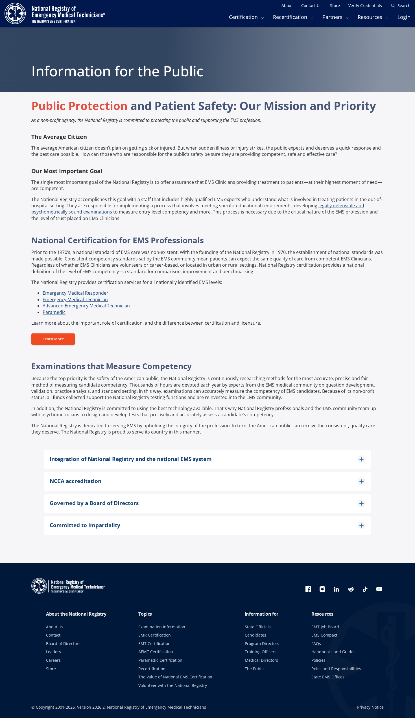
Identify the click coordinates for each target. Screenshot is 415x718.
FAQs (316, 643)
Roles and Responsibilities (336, 668)
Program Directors (262, 643)
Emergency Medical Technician (75, 299)
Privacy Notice (370, 707)
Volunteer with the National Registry (172, 685)
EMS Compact (324, 635)
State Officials (258, 626)
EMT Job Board (325, 626)
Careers (53, 660)
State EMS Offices (327, 677)
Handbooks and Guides (333, 651)
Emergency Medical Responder (75, 293)
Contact (53, 635)
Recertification (151, 668)
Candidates (255, 635)
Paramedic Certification (160, 660)
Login (403, 17)
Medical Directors (261, 660)
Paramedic (54, 312)
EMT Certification (154, 643)
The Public (255, 668)
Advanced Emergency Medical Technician (86, 306)
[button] (207, 459)
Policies (318, 660)
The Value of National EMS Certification (175, 677)
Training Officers (260, 651)
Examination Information (161, 626)
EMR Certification (154, 635)
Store (51, 668)
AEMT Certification (155, 651)
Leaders (53, 651)
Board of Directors (63, 643)
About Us (54, 626)
